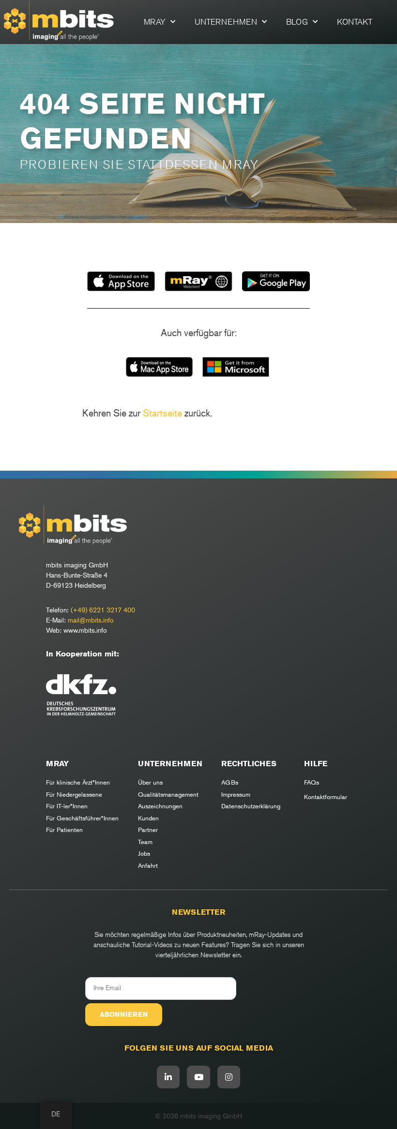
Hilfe (315, 763)
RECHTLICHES (248, 763)
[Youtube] (198, 1077)
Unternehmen (226, 22)
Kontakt (354, 22)
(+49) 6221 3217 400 (103, 610)
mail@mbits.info (91, 620)
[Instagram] (229, 1077)
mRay (155, 22)
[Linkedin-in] (168, 1077)
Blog (297, 22)
